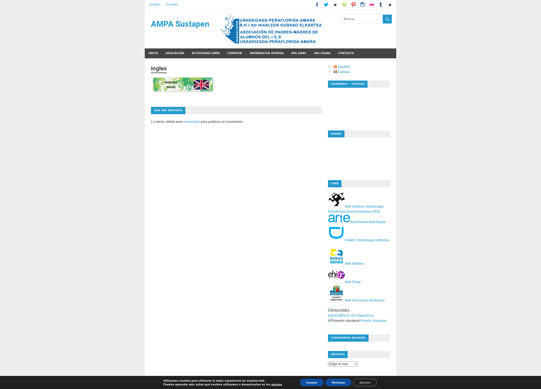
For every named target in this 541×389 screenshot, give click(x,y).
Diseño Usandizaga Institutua (367, 240)
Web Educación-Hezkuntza (365, 300)
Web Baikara (354, 264)
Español (155, 4)
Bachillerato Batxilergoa (368, 222)
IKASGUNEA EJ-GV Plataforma (351, 316)
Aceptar (311, 382)
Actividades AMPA (206, 53)
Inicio (153, 53)
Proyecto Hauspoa (372, 321)
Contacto (346, 53)
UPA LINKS (298, 53)
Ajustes (364, 382)
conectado (192, 122)
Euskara (172, 4)
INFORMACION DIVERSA (267, 53)
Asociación (175, 53)
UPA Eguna (322, 53)
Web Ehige (353, 282)
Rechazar (338, 382)
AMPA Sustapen (180, 24)
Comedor (234, 53)
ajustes (276, 384)
